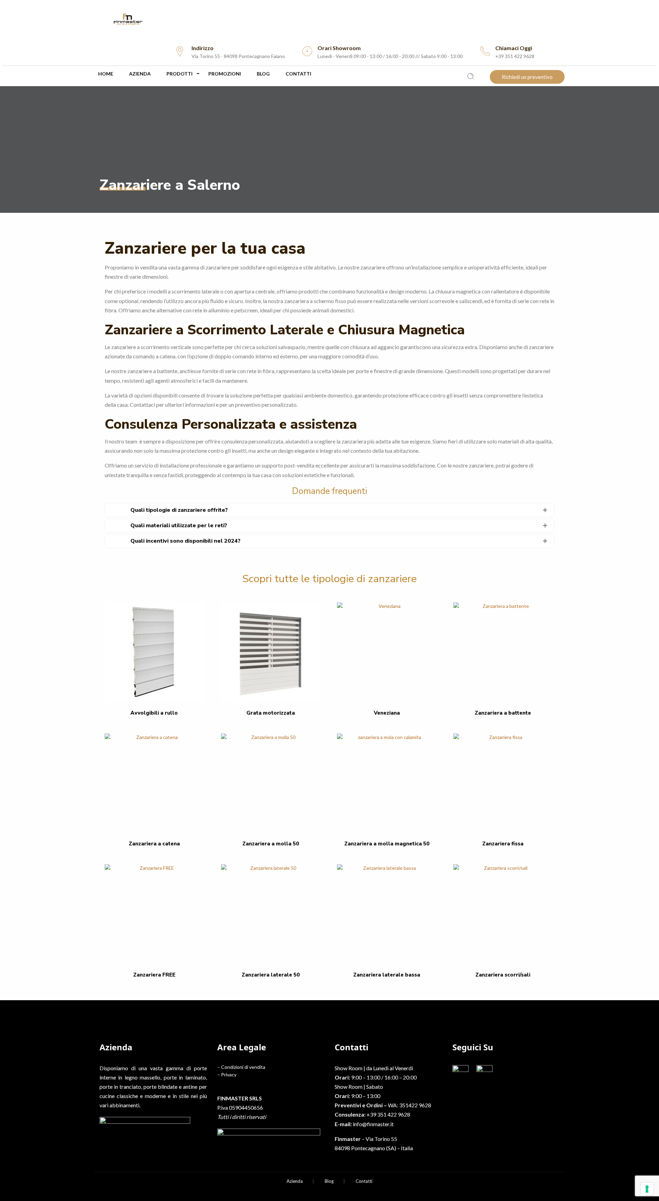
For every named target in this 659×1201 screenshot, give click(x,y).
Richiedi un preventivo (527, 77)
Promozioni (224, 74)
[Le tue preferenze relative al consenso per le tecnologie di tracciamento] (647, 1189)
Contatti (298, 74)
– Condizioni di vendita (241, 1067)
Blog (263, 74)
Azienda (140, 74)
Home (105, 74)
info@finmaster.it (373, 1124)
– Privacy (226, 1074)
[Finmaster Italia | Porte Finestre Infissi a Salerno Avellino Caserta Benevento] (329, 19)
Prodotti (179, 74)
